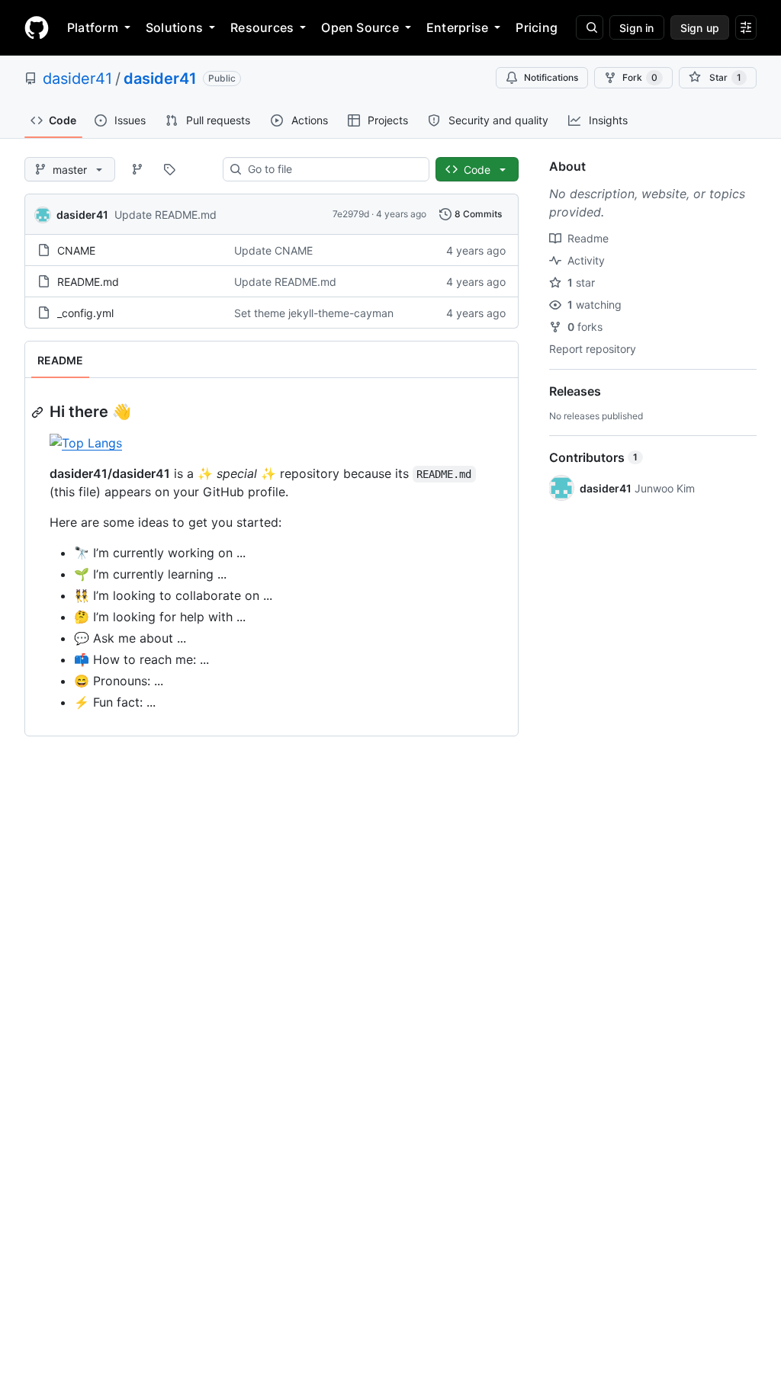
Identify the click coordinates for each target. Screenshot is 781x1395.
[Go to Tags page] (169, 169)
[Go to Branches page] (137, 169)
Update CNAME (273, 250)
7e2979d (351, 214)
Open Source (360, 27)
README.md (88, 281)
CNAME (76, 250)
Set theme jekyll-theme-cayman (314, 312)
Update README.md (165, 214)
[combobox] (332, 169)
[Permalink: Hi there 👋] (39, 412)
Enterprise (457, 27)
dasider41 (77, 78)
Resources (262, 27)
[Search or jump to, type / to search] (589, 27)
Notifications (551, 77)
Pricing (537, 27)
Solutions (174, 27)
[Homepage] (36, 27)
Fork (639, 77)
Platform (92, 27)
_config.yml (85, 312)
